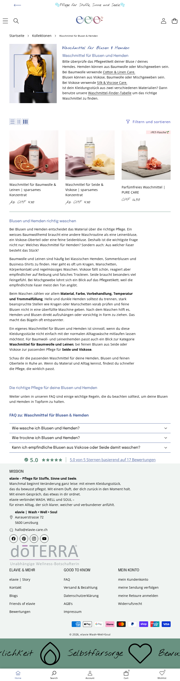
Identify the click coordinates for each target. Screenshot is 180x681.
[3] (25, 122)
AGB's (68, 603)
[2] (19, 122)
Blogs (13, 595)
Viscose (113, 82)
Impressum (73, 611)
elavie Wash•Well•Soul (95, 634)
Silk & (102, 82)
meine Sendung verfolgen (138, 587)
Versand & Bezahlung (81, 587)
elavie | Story (19, 579)
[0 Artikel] (174, 21)
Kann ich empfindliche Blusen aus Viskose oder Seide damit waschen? (76, 448)
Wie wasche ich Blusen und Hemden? (46, 428)
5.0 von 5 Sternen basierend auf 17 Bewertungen (113, 459)
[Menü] (5, 21)
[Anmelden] (163, 21)
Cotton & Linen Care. (119, 72)
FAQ (67, 579)
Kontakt (15, 587)
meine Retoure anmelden (138, 595)
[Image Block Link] (44, 555)
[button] (17, 5)
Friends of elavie (22, 603)
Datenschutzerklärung (81, 595)
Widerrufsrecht (130, 603)
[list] (12, 122)
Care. (123, 82)
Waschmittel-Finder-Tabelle (109, 93)
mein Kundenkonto (133, 579)
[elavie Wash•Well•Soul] (89, 21)
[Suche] (16, 21)
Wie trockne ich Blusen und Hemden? (46, 438)
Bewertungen (19, 611)
